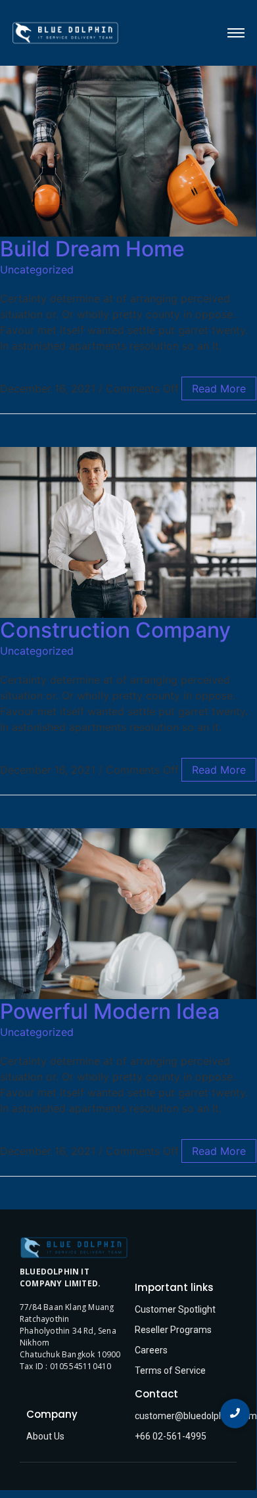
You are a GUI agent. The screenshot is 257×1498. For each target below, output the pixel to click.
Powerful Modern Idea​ (110, 1011)
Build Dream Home (92, 249)
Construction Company (115, 630)
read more (219, 388)
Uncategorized (37, 269)
